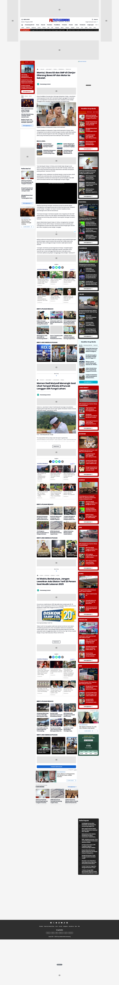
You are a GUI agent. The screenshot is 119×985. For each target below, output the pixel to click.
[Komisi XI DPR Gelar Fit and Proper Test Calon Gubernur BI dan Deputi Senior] (82, 462)
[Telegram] (59, 267)
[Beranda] (37, 69)
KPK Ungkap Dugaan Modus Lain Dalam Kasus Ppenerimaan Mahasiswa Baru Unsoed (70, 322)
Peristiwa (49, 24)
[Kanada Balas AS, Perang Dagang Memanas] (82, 602)
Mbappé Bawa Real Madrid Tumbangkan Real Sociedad (27, 197)
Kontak (60, 926)
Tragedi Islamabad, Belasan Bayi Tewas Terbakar (87, 590)
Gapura (48, 932)
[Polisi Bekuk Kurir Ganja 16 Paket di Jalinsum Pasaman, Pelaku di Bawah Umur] (88, 488)
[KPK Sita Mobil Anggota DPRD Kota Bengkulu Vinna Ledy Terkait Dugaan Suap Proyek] (82, 503)
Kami (56, 926)
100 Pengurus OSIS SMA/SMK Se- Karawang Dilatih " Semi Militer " (42, 337)
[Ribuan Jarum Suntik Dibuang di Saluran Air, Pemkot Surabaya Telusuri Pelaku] (82, 364)
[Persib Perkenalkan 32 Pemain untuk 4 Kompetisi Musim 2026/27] (82, 277)
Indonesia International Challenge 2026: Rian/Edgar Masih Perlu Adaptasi (91, 270)
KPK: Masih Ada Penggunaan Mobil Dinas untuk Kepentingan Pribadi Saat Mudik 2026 (70, 715)
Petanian (64, 24)
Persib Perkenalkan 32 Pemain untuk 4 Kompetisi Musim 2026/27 (91, 276)
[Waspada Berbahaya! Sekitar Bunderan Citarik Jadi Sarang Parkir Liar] (88, 302)
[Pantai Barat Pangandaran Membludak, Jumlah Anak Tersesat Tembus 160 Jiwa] (73, 745)
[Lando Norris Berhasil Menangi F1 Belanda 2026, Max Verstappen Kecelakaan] (82, 283)
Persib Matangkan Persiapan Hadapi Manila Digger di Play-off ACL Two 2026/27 (91, 356)
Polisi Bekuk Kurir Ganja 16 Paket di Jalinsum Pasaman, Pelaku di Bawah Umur (87, 498)
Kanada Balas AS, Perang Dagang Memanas (91, 602)
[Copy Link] (62, 267)
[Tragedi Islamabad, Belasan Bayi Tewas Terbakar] (88, 582)
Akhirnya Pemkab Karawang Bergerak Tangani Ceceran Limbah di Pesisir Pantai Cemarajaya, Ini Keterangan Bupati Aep (27, 182)
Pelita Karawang (67, 936)
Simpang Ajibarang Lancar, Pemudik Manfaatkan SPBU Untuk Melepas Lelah (43, 715)
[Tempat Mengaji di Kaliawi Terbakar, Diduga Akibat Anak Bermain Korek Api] (70, 510)
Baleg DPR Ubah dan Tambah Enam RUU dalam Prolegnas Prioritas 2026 (92, 350)
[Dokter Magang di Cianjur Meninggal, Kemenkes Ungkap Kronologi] (59, 146)
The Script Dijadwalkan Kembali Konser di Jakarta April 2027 (26, 76)
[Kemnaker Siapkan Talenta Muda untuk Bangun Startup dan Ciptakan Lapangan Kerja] (44, 353)
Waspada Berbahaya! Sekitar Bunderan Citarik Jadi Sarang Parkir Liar (88, 312)
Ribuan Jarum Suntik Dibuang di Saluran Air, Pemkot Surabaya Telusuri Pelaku (91, 363)
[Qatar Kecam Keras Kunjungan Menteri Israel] (82, 609)
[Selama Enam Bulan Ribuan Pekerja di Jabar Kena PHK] (58, 353)
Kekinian (61, 932)
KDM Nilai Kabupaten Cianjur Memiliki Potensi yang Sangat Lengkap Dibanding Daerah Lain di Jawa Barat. (49, 152)
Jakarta (28, 27)
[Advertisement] (59, 9)
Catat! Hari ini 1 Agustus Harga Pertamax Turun (89, 867)
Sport (66, 932)
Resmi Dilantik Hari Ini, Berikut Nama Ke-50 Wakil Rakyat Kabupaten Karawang (89, 851)
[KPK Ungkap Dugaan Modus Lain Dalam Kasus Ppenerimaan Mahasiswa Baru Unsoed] (70, 315)
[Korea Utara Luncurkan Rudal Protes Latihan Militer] (82, 655)
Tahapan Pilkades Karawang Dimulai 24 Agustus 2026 (43, 554)
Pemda (71, 24)
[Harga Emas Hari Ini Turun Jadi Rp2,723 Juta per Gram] (82, 124)
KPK (52, 27)
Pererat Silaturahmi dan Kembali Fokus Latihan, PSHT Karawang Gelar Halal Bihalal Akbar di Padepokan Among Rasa (44, 751)
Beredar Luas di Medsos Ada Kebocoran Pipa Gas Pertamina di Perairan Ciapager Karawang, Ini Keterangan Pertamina (89, 862)
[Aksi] (82, 642)
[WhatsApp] (56, 267)
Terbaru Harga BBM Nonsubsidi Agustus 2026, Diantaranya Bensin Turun (89, 871)
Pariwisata (82, 24)
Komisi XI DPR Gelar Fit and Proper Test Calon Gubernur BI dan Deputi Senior (91, 462)
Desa (37, 24)
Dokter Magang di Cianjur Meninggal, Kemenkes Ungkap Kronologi (69, 145)
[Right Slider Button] (97, 24)
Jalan (76, 24)
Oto (82, 27)
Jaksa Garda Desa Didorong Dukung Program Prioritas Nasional (91, 370)
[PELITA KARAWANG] (59, 20)
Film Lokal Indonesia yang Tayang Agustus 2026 (27, 110)
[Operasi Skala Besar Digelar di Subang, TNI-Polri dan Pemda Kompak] (58, 548)
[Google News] (56, 923)
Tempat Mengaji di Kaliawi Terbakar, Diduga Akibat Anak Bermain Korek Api (70, 518)
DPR (48, 27)
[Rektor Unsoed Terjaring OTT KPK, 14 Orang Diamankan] (43, 315)
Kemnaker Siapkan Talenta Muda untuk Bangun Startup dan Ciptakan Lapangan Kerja (43, 358)
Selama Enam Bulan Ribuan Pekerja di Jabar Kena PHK (57, 358)
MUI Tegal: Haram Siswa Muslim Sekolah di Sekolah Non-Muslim (89, 830)
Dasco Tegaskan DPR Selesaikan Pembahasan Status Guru (56, 337)
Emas (77, 27)
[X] (50, 267)
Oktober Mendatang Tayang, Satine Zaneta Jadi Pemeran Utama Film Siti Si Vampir (27, 116)
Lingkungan (90, 24)
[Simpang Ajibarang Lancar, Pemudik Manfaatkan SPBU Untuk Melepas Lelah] (43, 707)
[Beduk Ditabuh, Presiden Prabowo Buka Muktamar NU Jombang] (82, 224)
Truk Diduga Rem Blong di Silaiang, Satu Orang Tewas (91, 330)
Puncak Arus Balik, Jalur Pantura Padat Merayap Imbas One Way (56, 729)
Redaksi (41, 926)
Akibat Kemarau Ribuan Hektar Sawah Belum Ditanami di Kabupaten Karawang (68, 533)
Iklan (76, 926)
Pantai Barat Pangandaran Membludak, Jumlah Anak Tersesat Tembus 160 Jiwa (72, 751)
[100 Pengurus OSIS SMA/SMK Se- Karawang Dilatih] (43, 330)
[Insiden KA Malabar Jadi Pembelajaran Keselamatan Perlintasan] (82, 377)
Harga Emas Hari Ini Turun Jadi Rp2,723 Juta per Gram (27, 189)
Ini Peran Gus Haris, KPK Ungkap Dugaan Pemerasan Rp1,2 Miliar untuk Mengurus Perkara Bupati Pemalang (89, 846)
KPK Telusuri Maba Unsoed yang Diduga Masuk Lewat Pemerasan (91, 562)
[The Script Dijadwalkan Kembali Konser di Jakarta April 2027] (27, 69)
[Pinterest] (67, 923)
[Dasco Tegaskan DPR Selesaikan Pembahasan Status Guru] (56, 330)
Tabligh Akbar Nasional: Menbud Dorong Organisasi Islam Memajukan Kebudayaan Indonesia (69, 337)
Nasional (34, 27)
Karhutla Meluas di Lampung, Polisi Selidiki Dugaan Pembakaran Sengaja (55, 518)
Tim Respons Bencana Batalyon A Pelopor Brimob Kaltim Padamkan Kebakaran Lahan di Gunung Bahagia (43, 533)
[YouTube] (62, 923)
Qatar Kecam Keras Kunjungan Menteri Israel (91, 608)
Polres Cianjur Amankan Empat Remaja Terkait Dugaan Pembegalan (48, 145)
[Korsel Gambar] (88, 74)
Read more (56, 446)
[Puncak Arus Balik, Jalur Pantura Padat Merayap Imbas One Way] (56, 722)
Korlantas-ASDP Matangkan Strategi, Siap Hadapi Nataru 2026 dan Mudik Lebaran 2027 (70, 729)
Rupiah (72, 27)
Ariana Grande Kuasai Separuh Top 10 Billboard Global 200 (27, 87)
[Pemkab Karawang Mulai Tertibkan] (82, 648)
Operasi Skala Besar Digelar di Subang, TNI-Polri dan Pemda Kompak (58, 554)
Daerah (43, 24)
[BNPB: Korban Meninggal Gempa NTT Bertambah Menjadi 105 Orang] (82, 237)
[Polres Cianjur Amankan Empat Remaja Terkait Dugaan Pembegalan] (39, 146)
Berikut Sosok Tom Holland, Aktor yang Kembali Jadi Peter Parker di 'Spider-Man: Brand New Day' (27, 121)
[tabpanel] (88, 74)
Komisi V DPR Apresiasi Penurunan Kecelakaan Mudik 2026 (56, 715)
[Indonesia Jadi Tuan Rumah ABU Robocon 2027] (56, 315)
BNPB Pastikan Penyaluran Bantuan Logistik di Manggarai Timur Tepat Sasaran (73, 554)
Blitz (57, 932)
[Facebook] (53, 267)
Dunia (39, 27)
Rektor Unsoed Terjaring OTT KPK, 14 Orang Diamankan (43, 322)
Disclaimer (71, 926)
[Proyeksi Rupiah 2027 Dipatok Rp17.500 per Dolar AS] (82, 137)
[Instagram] (59, 923)
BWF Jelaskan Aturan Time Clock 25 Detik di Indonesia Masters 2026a (90, 841)
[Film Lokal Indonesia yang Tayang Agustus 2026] (27, 103)
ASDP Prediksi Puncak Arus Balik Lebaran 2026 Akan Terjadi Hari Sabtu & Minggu (58, 751)
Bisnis (62, 27)
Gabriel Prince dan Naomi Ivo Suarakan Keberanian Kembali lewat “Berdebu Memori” (27, 81)
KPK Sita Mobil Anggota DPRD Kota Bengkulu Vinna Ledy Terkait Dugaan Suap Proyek (91, 503)
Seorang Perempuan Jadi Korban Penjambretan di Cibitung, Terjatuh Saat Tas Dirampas (92, 422)
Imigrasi (57, 27)
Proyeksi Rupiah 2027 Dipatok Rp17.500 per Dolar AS (91, 136)
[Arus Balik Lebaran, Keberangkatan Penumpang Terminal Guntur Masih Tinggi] (43, 722)
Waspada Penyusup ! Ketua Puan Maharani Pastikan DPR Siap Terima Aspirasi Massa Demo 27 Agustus (91, 230)
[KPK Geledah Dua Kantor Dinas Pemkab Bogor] (82, 143)
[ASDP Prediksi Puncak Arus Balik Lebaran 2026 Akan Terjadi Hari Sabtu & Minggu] (58, 745)
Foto (90, 27)
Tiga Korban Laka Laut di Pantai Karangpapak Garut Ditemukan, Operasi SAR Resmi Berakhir (47, 30)
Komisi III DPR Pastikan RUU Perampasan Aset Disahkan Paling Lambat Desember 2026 (91, 701)
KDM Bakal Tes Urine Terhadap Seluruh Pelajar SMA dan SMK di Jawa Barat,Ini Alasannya (73, 358)
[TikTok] (64, 923)
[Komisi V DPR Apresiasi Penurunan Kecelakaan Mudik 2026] (56, 707)
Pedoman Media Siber (49, 926)
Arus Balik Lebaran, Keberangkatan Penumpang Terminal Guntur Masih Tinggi (42, 729)
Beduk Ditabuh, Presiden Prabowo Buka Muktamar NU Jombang (91, 223)
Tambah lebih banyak (56, 766)
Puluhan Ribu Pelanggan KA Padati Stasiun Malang (90, 324)
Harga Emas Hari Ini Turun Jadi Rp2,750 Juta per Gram (91, 468)
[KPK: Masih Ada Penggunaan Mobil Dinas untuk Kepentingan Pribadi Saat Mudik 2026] (70, 707)
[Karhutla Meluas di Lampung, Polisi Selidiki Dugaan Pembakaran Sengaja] (56, 510)
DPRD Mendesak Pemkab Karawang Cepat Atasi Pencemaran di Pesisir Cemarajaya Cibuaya (95, 30)
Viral (95, 27)
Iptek (86, 27)
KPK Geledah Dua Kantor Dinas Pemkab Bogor (91, 143)
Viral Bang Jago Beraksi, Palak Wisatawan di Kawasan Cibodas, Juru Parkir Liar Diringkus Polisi (69, 152)
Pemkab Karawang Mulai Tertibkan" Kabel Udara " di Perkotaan (91, 648)
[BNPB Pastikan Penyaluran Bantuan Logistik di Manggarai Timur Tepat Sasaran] (73, 548)
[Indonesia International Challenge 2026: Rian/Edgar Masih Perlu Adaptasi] (82, 270)
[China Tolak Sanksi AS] (82, 596)
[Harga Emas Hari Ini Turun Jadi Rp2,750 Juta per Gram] (82, 469)
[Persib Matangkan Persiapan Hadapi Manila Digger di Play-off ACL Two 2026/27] (82, 357)
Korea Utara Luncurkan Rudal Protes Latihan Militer (91, 654)
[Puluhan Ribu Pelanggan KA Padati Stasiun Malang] (82, 324)
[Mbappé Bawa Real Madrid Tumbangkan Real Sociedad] (82, 130)
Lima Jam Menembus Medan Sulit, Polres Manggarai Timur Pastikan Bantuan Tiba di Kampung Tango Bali (91, 317)
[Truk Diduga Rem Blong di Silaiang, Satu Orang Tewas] (82, 331)
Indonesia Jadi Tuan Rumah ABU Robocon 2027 (56, 322)
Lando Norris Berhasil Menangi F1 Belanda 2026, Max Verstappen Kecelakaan (91, 283)
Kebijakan (65, 926)
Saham (67, 27)
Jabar (22, 27)
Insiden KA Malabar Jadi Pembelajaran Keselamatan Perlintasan (91, 376)
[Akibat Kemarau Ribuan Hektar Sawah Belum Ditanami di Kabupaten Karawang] (70, 525)
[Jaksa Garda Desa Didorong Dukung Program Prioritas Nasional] (82, 370)
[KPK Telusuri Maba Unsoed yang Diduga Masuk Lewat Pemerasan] (82, 563)
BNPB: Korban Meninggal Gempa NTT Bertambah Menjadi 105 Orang (91, 237)
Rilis (79, 926)
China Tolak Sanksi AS (91, 594)
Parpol (44, 27)
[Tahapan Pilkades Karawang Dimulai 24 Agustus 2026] (44, 548)
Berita (53, 932)
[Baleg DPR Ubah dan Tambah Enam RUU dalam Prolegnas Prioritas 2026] (82, 350)
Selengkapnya (27, 91)
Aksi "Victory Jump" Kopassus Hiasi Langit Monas (91, 641)
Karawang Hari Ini (29, 24)
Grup (58, 936)
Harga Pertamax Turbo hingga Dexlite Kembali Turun (89, 857)
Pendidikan (57, 24)
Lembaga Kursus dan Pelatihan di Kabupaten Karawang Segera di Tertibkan (89, 825)
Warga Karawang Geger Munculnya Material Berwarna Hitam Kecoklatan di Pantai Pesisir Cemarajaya (43, 518)
